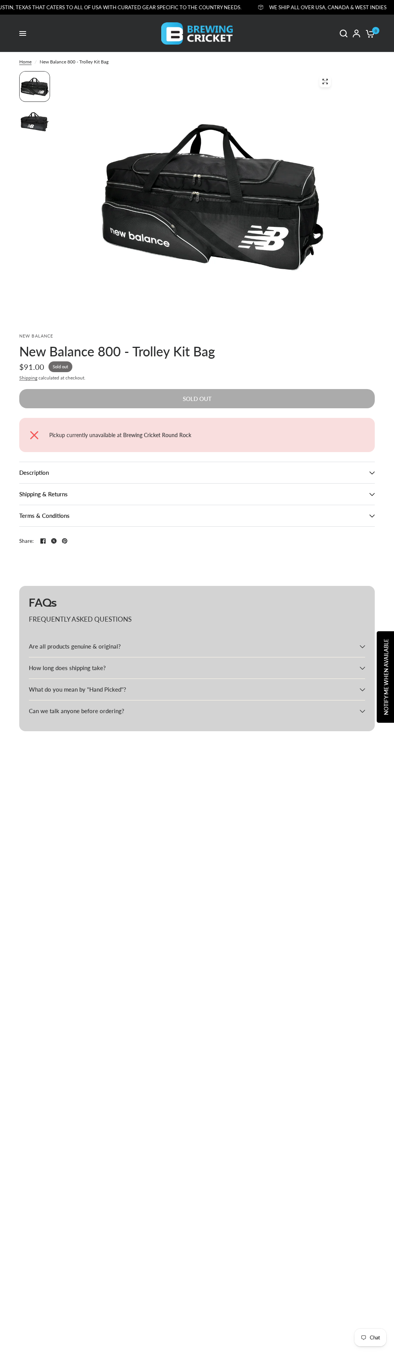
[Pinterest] (64, 541)
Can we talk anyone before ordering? (76, 710)
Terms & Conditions (44, 515)
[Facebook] (43, 541)
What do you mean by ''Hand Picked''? (77, 689)
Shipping (28, 378)
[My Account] (356, 33)
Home (25, 62)
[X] (53, 541)
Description (34, 472)
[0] (369, 33)
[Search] (343, 33)
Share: (26, 541)
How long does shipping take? (67, 667)
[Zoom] (325, 81)
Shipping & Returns (43, 494)
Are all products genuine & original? (75, 646)
